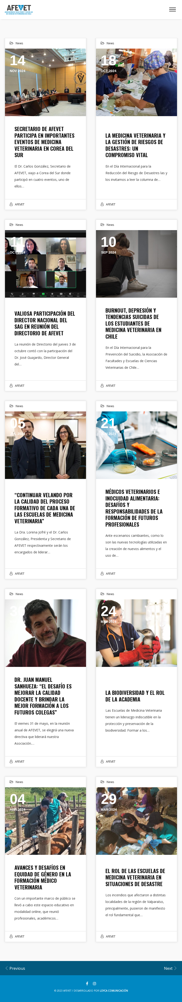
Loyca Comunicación (114, 990)
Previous (17, 968)
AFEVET (19, 204)
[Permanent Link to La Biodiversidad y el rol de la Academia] (136, 633)
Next (168, 968)
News (19, 43)
